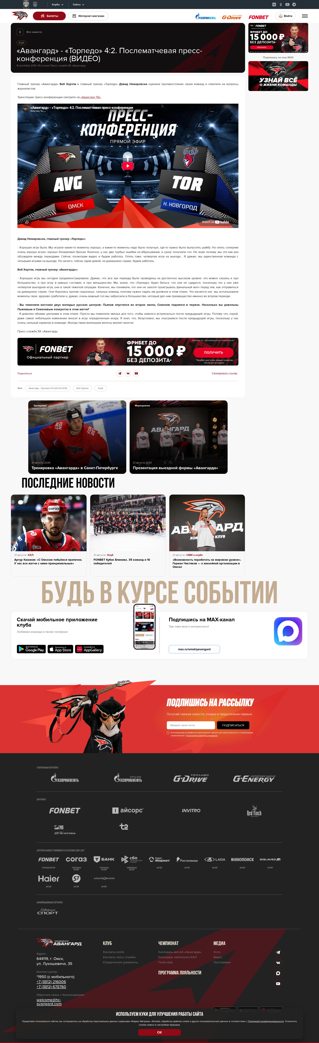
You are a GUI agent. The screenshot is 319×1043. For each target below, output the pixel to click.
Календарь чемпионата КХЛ (177, 957)
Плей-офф (165, 962)
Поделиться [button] (24, 373)
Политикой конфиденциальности (202, 735)
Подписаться (233, 725)
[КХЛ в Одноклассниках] (280, 4)
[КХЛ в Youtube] (287, 4)
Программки (222, 962)
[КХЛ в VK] (274, 4)
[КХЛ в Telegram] (294, 4)
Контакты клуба (113, 952)
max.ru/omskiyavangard (194, 649)
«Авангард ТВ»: (91, 97)
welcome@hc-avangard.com (49, 1002)
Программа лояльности (179, 973)
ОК (159, 1032)
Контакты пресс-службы (119, 957)
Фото (216, 952)
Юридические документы (120, 962)
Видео (217, 957)
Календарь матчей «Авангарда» (179, 952)
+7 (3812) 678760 (51, 987)
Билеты (52, 16)
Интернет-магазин (91, 16)
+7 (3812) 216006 (51, 982)
